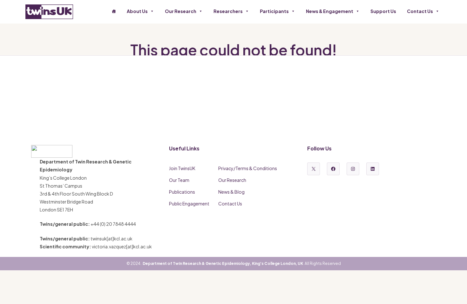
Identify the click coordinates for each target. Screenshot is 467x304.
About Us (137, 11)
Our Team (179, 180)
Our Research (180, 11)
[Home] (114, 11)
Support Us (383, 11)
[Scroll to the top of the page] (454, 291)
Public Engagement (189, 203)
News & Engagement (329, 11)
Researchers (228, 11)
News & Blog (231, 192)
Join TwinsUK (182, 168)
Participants (274, 11)
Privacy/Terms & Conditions (247, 168)
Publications (182, 192)
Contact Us (420, 11)
